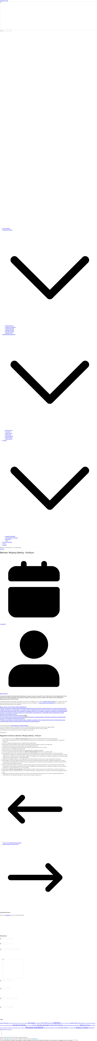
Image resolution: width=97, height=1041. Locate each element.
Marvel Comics (8, 430)
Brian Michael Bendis (12, 1023)
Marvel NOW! (2, 1027)
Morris (6, 1027)
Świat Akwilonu (9, 1029)
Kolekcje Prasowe (9, 330)
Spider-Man (51, 1027)
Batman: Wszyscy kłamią (49, 701)
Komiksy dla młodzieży (56, 1025)
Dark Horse (8, 434)
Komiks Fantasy (28, 1025)
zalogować (8, 915)
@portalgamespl (24, 725)
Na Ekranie (8, 539)
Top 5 (6, 540)
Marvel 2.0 (77, 1025)
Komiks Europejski (19, 1025)
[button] (50, 324)
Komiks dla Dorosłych (8, 1025)
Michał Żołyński (4, 693)
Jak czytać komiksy (7, 542)
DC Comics (7, 432)
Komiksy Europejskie (10, 327)
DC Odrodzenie (38, 1023)
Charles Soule (18, 1023)
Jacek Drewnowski (87, 1023)
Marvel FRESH (92, 1025)
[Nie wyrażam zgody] (77, 1040)
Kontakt (5, 545)
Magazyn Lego (9, 333)
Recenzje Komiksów (7, 230)
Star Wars (56, 1027)
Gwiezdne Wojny (74, 1023)
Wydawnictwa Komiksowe (9, 334)
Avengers (2, 1023)
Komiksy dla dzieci (9, 328)
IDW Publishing (9, 436)
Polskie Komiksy (9, 326)
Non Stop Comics (16, 1027)
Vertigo (71, 1027)
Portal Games (22, 1027)
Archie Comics (8, 439)
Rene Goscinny (46, 1027)
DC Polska (44, 1023)
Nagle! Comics (10, 1027)
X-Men (4, 1029)
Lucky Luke (65, 1025)
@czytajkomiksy (15, 725)
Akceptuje (75, 1040)
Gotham (62, 1023)
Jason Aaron (93, 1023)
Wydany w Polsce (82, 1027)
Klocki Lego (2, 1025)
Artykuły (5, 440)
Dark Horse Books (24, 1023)
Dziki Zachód (50, 1023)
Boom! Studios (8, 437)
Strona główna (6, 228)
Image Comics (8, 433)
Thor (69, 1027)
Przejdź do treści (4, 0)
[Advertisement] (10, 925)
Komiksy (34, 1025)
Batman (6, 1023)
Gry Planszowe (66, 1023)
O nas (4, 543)
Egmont (57, 1022)
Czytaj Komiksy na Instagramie (46, 703)
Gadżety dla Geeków (10, 536)
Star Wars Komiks (9, 331)
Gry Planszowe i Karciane (11, 538)
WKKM (74, 1027)
